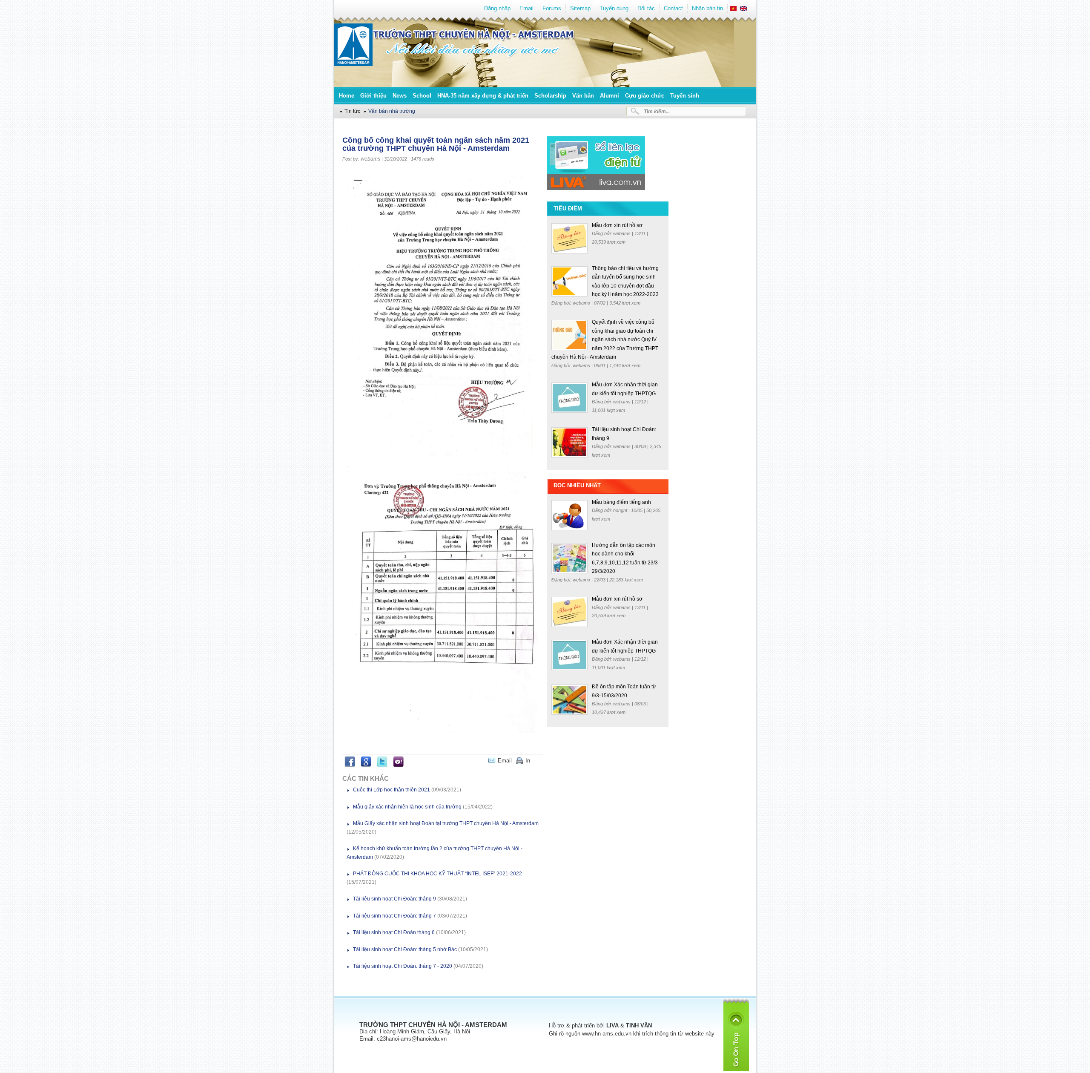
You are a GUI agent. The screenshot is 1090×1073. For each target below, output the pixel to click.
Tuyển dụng (614, 8)
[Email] (536, 760)
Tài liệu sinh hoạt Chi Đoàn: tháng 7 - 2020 (402, 966)
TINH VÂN (639, 1025)
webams (370, 159)
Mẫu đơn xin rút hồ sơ (617, 225)
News (400, 95)
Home (346, 95)
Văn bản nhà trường (391, 111)
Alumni (609, 95)
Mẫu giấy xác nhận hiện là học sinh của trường (407, 807)
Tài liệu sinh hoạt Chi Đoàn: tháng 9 (394, 899)
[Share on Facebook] (349, 765)
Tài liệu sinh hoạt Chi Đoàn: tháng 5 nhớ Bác (405, 949)
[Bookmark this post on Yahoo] (398, 765)
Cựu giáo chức (644, 95)
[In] (541, 760)
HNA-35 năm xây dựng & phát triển (482, 95)
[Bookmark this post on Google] (366, 765)
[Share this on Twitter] (382, 765)
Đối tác (646, 8)
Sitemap (580, 8)
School (422, 95)
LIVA (612, 1025)
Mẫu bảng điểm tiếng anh (621, 502)
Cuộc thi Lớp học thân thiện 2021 (391, 790)
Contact (673, 8)
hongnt (620, 510)
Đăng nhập (497, 8)
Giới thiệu (373, 95)
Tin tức (352, 111)
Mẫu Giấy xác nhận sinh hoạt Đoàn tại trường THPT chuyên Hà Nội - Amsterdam (446, 823)
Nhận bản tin (707, 8)
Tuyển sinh (684, 95)
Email (526, 8)
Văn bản (583, 95)
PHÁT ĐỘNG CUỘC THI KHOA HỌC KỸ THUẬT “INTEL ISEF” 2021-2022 (437, 874)
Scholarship (550, 95)
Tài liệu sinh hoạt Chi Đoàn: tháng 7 (394, 916)
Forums (551, 8)
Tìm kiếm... (657, 111)
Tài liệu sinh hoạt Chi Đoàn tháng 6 (394, 932)
